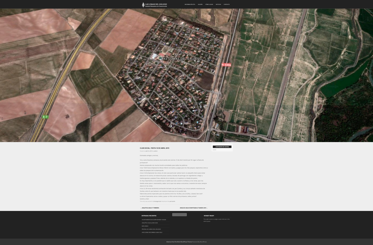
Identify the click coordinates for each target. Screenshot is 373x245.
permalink (172, 201)
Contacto (227, 4)
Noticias (218, 4)
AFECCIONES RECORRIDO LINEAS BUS (152, 232)
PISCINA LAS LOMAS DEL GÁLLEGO (151, 229)
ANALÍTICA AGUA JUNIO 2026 (150, 223)
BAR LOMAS (145, 226)
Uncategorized (157, 201)
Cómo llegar (209, 4)
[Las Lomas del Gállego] (153, 4)
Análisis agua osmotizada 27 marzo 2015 (194, 208)
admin (155, 151)
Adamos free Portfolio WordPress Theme (179, 242)
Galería (200, 4)
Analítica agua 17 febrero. (149, 208)
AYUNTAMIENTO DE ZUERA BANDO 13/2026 (154, 219)
